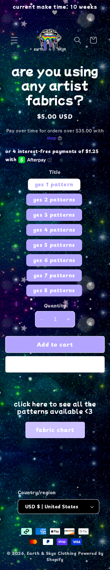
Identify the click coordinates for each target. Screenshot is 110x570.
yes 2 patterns (54, 199)
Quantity (55, 306)
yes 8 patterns (54, 290)
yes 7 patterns (54, 275)
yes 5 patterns (54, 245)
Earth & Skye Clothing (52, 553)
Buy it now (55, 364)
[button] (14, 40)
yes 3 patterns (54, 214)
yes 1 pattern (54, 184)
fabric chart (55, 430)
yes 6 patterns (54, 260)
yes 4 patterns (54, 229)
